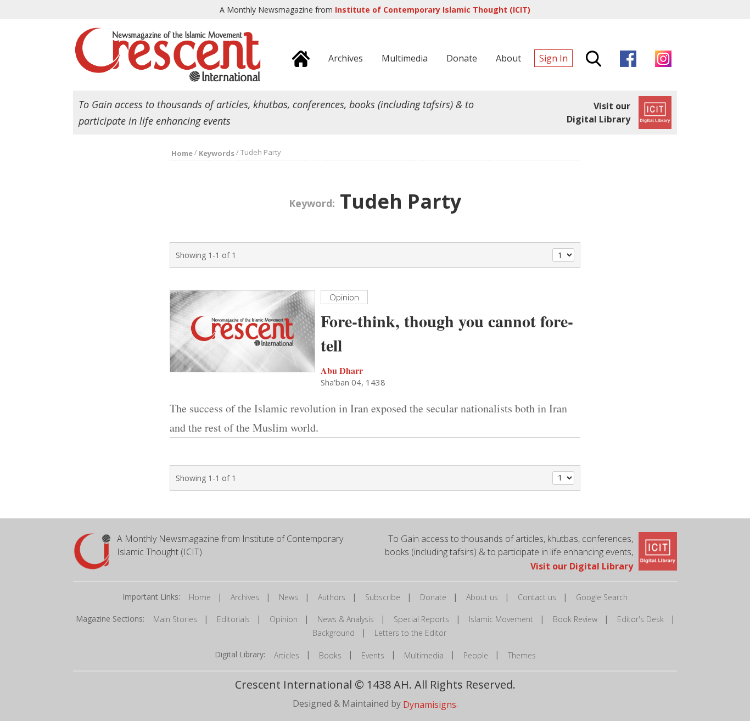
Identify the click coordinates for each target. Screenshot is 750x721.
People (475, 655)
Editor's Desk (640, 619)
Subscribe (382, 597)
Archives (245, 597)
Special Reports (421, 619)
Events (372, 655)
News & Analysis (345, 619)
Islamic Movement (501, 619)
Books (330, 655)
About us (482, 597)
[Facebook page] (625, 57)
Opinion (284, 619)
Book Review (575, 619)
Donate (433, 597)
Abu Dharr (342, 370)
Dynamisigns (429, 704)
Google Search (602, 597)
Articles (286, 655)
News (288, 597)
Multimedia (424, 655)
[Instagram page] (660, 57)
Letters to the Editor (410, 633)
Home (200, 597)
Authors (331, 597)
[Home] (298, 57)
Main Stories (175, 619)
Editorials (233, 619)
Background (333, 633)
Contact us (537, 597)
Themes (522, 655)
